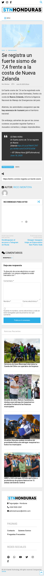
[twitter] (3, 2)
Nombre (7, 301)
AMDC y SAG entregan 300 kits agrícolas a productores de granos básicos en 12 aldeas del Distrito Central (21, 480)
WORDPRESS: (7, 257)
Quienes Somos (24, 531)
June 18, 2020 (16, 155)
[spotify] (8, 557)
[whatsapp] (14, 557)
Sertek (4, 571)
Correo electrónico (30, 301)
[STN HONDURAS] (22, 11)
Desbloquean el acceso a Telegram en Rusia (10, 242)
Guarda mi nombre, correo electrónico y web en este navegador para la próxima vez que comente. (22, 313)
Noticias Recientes (12, 331)
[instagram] (7, 2)
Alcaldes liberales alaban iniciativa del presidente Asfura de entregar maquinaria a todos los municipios (21, 442)
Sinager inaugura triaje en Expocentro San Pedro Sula (33, 242)
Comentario (9, 281)
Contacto (11, 531)
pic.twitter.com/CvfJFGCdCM (22, 148)
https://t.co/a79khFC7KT (27, 146)
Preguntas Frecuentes (16, 534)
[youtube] (20, 557)
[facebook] (11, 2)
